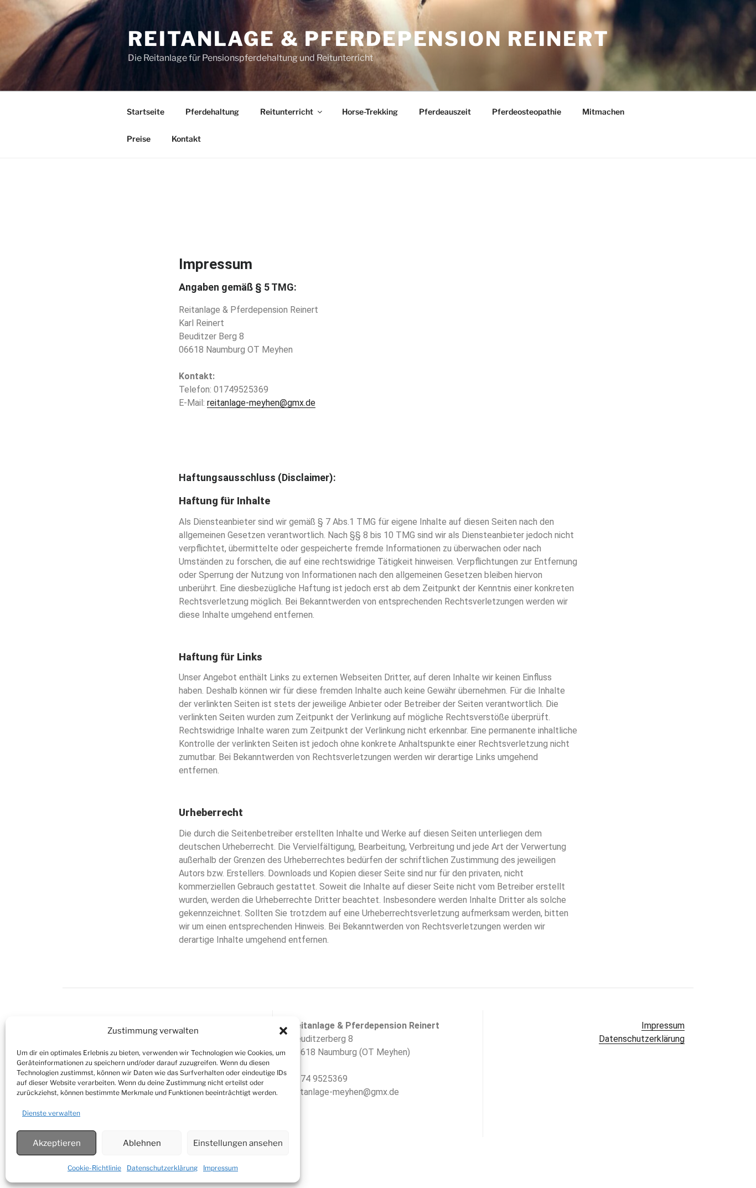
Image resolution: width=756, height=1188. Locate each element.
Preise (139, 138)
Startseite (145, 111)
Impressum (220, 1168)
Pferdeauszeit (445, 111)
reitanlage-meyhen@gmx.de (261, 402)
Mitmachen (603, 111)
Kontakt (186, 138)
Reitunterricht (286, 111)
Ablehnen (142, 1143)
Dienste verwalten (51, 1113)
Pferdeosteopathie (526, 111)
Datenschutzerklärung (162, 1168)
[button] (283, 1030)
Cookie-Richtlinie (94, 1168)
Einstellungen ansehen (238, 1143)
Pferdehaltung (212, 111)
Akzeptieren (57, 1143)
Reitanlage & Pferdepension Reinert (368, 39)
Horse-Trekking (370, 111)
